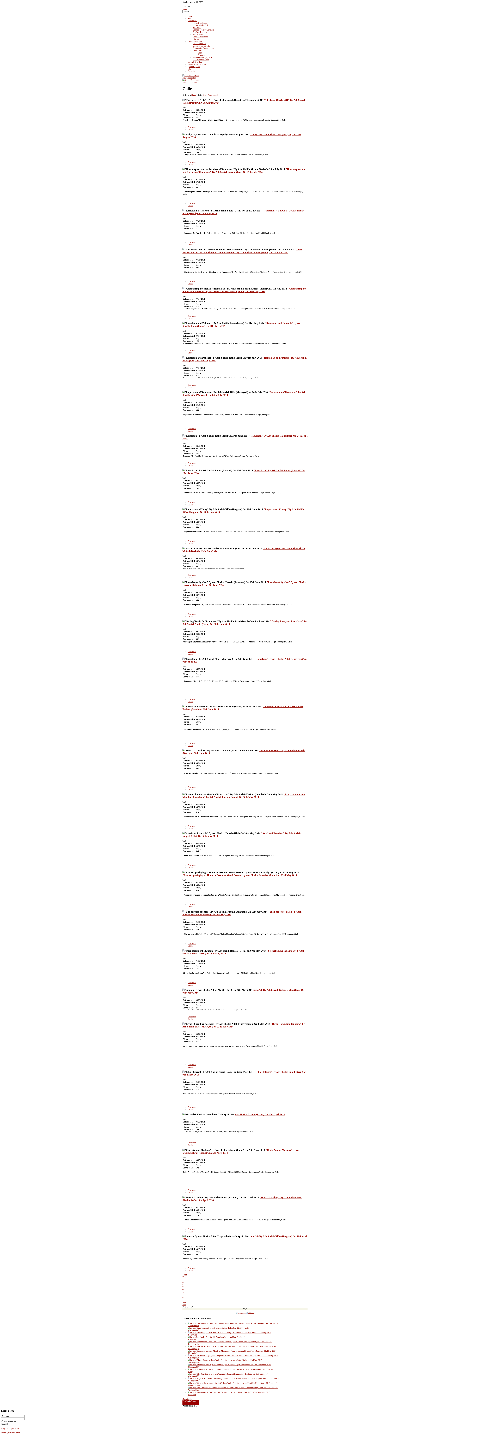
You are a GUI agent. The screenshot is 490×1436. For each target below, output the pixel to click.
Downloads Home (189, 78)
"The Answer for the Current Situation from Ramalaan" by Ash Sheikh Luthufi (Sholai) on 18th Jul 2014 (242, 251)
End (184, 1305)
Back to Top (187, 1399)
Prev (184, 1277)
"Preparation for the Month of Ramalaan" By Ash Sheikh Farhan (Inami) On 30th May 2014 (243, 796)
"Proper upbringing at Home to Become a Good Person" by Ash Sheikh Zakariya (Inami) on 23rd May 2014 (239, 875)
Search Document (189, 82)
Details (190, 129)
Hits (204, 95)
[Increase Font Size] (182, 4)
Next (184, 1302)
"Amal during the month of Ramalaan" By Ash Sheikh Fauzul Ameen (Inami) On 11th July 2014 (244, 290)
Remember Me (10, 1421)
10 (183, 1300)
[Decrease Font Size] (183, 4)
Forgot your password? (10, 1428)
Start (184, 1275)
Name (193, 95)
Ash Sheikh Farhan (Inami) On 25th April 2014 (260, 1114)
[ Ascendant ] (212, 95)
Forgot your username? (10, 1433)
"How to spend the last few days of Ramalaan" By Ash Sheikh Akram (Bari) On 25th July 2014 (243, 170)
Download (192, 127)
